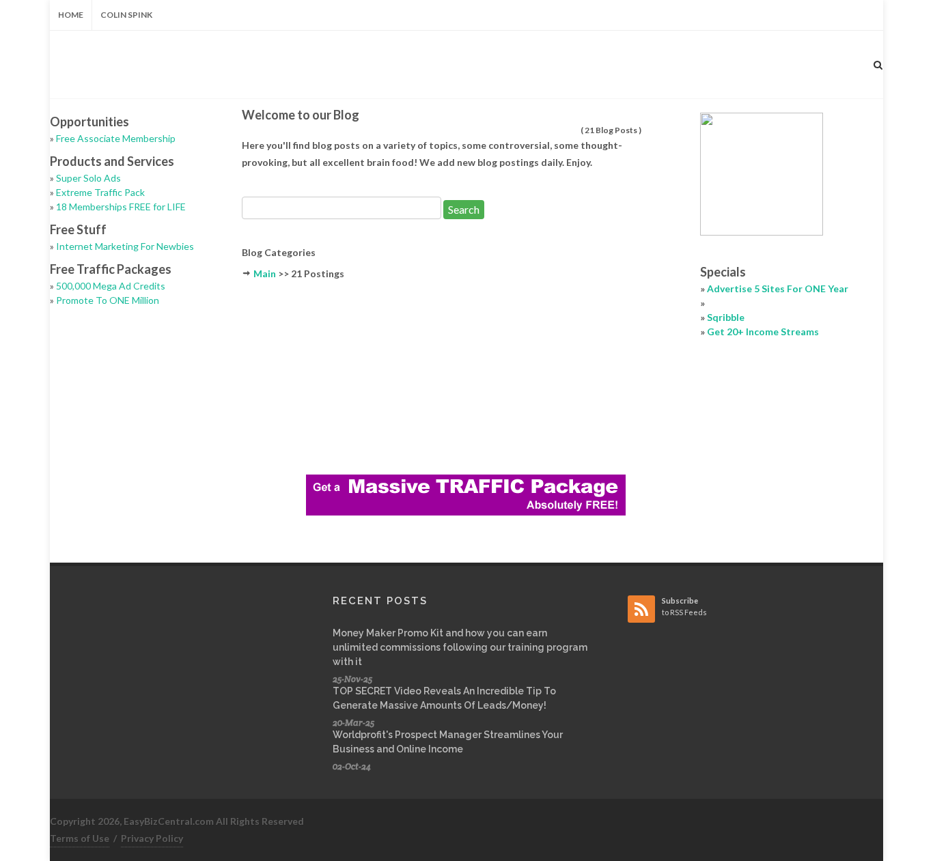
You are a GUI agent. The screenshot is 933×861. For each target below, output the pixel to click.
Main (264, 273)
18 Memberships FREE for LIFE (121, 206)
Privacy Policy (152, 838)
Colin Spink (126, 15)
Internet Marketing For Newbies (125, 246)
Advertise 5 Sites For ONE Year (777, 288)
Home (70, 15)
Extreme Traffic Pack (100, 192)
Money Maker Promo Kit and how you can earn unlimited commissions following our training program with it (460, 647)
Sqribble (725, 317)
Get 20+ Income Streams (763, 331)
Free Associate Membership (116, 138)
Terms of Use (79, 838)
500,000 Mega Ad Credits (110, 286)
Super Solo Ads (88, 178)
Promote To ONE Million (107, 300)
